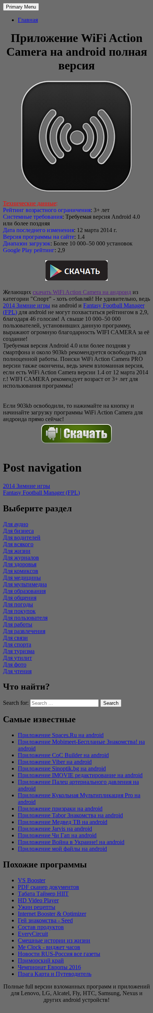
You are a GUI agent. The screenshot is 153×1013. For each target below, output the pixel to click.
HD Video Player (38, 900)
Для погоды (18, 604)
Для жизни (16, 551)
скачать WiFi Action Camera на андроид (82, 292)
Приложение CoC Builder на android (63, 755)
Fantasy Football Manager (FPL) (41, 492)
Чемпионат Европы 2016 (49, 967)
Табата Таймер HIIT (43, 893)
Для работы (17, 624)
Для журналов (21, 557)
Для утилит (17, 658)
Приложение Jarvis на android (55, 828)
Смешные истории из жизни (54, 940)
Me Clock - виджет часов (49, 947)
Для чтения (17, 671)
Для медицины (22, 577)
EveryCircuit (33, 934)
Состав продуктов (41, 927)
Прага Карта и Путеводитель (54, 974)
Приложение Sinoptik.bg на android (62, 768)
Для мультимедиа (25, 584)
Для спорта (17, 644)
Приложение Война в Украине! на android (71, 842)
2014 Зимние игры (26, 305)
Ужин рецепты (36, 907)
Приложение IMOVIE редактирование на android (80, 775)
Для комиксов (20, 571)
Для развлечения (24, 631)
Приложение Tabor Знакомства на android (70, 815)
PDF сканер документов (48, 887)
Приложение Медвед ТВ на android (62, 822)
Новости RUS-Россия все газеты (59, 954)
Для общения (19, 598)
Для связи (15, 638)
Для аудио (15, 524)
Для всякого (18, 544)
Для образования (24, 591)
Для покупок (19, 611)
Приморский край (41, 960)
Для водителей (21, 537)
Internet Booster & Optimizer (52, 914)
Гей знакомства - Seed (45, 920)
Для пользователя (25, 618)
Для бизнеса (18, 531)
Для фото (14, 664)
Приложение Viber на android (55, 762)
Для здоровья (19, 564)
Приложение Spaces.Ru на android (61, 735)
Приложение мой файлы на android (62, 849)
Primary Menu (21, 7)
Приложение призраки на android (60, 808)
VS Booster (31, 880)
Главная (28, 20)
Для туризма (19, 651)
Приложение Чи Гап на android (57, 835)
